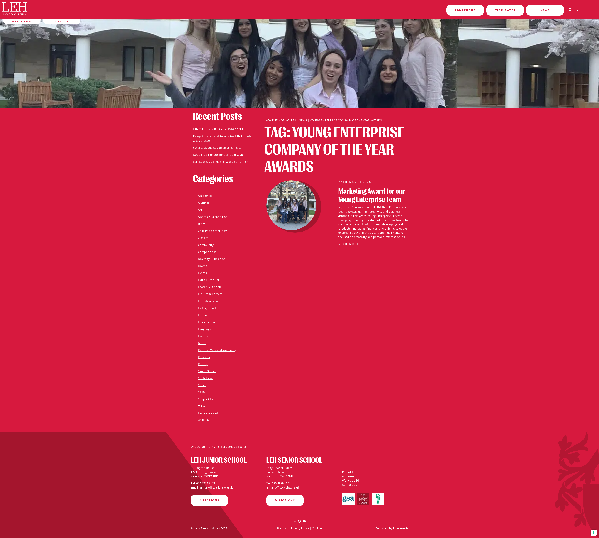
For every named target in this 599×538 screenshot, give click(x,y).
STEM (201, 392)
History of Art (207, 308)
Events (202, 273)
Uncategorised (208, 413)
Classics (203, 238)
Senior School (207, 371)
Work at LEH (350, 480)
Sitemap (282, 528)
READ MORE (348, 244)
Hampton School (209, 301)
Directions (209, 500)
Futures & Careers (210, 294)
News (545, 10)
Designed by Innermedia (392, 528)
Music (202, 343)
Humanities (205, 315)
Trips (201, 406)
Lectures (204, 336)
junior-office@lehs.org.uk (216, 487)
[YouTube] (304, 521)
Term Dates (505, 10)
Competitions (207, 252)
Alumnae (204, 203)
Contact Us (349, 485)
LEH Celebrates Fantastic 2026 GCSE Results (223, 129)
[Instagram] (299, 521)
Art (200, 210)
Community (206, 245)
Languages (205, 329)
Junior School (207, 322)
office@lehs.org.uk (287, 487)
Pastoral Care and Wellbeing (217, 350)
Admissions (465, 10)
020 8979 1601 (281, 483)
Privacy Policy (300, 528)
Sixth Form (205, 378)
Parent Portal (351, 472)
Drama (202, 266)
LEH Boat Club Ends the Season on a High (220, 162)
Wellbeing (204, 420)
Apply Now (22, 21)
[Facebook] (295, 521)
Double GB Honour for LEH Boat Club (218, 155)
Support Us (206, 399)
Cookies (317, 528)
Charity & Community (212, 231)
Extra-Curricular (208, 280)
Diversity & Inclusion (211, 259)
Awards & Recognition (212, 217)
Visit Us (62, 21)
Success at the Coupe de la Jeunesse (217, 147)
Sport (202, 385)
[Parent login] (570, 9)
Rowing (203, 364)
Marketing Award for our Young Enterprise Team (371, 195)
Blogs (201, 224)
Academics (205, 196)
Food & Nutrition (209, 287)
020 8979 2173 (205, 483)
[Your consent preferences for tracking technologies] (594, 533)
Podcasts (204, 357)
